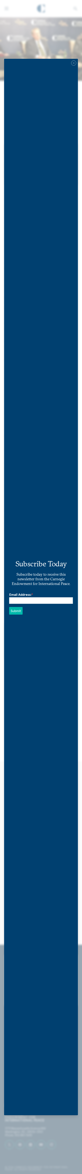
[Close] (73, 63)
